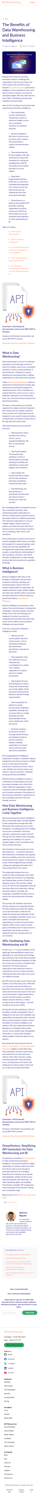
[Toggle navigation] (32, 2)
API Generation (9, 1390)
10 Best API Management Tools (16, 1258)
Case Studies (9, 1431)
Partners (7, 1466)
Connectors (8, 1474)
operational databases (17, 382)
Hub (5, 1459)
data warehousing (17, 88)
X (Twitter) (11, 1363)
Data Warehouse (12, 1202)
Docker (6, 1414)
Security (7, 1394)
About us (7, 1463)
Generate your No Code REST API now (18, 343)
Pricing (6, 1401)
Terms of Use (9, 1491)
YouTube (11, 1373)
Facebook (11, 1359)
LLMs (31, 1491)
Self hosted (8, 1386)
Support (7, 1470)
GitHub (10, 1354)
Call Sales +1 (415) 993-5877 (15, 1337)
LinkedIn (10, 1368)
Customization (9, 1397)
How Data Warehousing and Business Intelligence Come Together (19, 250)
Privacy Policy (21, 1491)
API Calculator (9, 1442)
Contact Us (8, 1478)
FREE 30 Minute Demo (14, 1345)
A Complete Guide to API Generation (18, 1255)
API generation (28, 1158)
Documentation (9, 1427)
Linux (6, 1410)
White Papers (9, 1435)
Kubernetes (8, 1418)
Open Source (9, 1446)
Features (7, 1382)
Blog (6, 19)
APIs (14, 950)
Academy (7, 1438)
